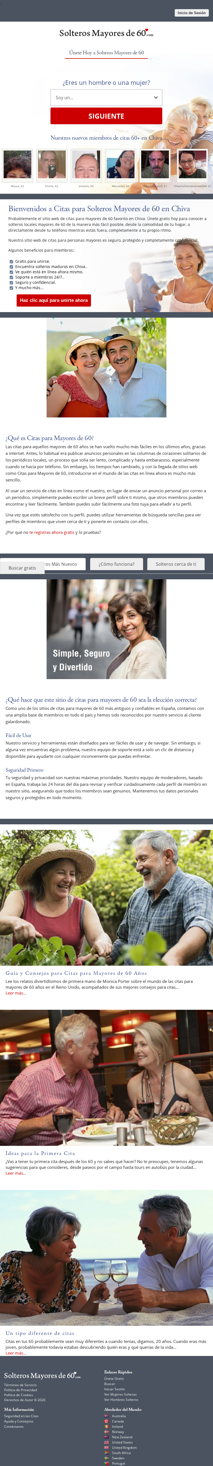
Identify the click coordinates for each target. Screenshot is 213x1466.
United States (122, 1442)
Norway (118, 1431)
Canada (118, 1421)
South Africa (121, 1452)
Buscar (109, 1383)
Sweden (118, 1458)
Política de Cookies (18, 1395)
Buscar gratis (22, 568)
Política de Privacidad (20, 1390)
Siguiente (106, 116)
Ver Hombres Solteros (121, 1399)
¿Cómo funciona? (117, 564)
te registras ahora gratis (51, 532)
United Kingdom (124, 1447)
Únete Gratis (114, 1378)
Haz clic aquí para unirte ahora (54, 300)
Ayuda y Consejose (18, 1421)
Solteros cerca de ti (176, 564)
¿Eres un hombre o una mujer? (106, 82)
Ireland (117, 1426)
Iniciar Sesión (114, 1389)
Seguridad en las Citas (21, 1416)
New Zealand (122, 1437)
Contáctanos (14, 1426)
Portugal (118, 1463)
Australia (119, 1416)
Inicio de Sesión (192, 13)
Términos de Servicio (20, 1385)
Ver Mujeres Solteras (120, 1394)
